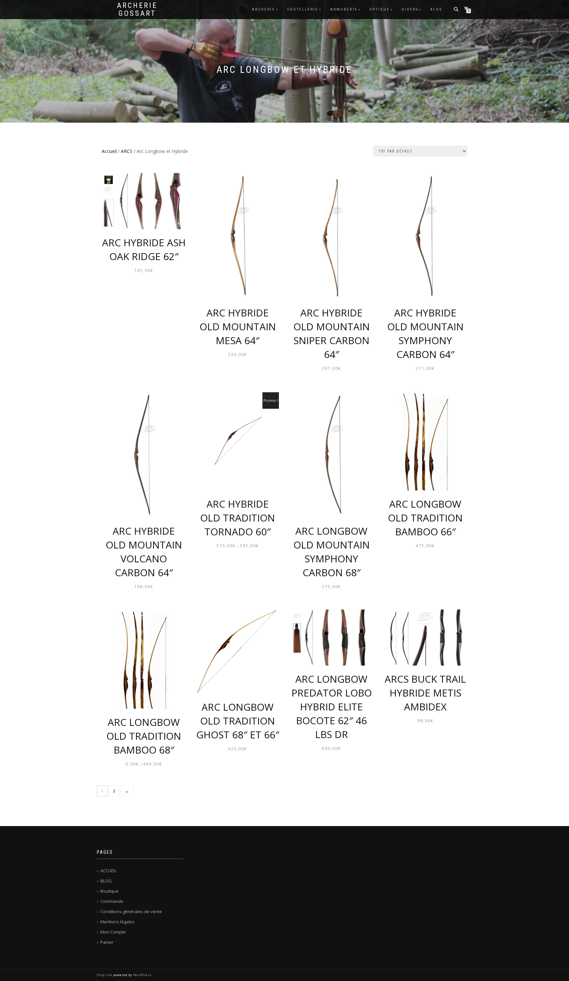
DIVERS (410, 9)
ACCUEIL (108, 871)
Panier (107, 942)
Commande (111, 901)
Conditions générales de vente (131, 911)
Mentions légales (117, 922)
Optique (379, 9)
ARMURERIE (344, 9)
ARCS (126, 151)
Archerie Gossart (137, 9)
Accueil (109, 151)
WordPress (142, 975)
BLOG (436, 9)
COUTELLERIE (302, 9)
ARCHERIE (263, 9)
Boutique (109, 891)
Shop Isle (104, 975)
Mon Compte (113, 932)
